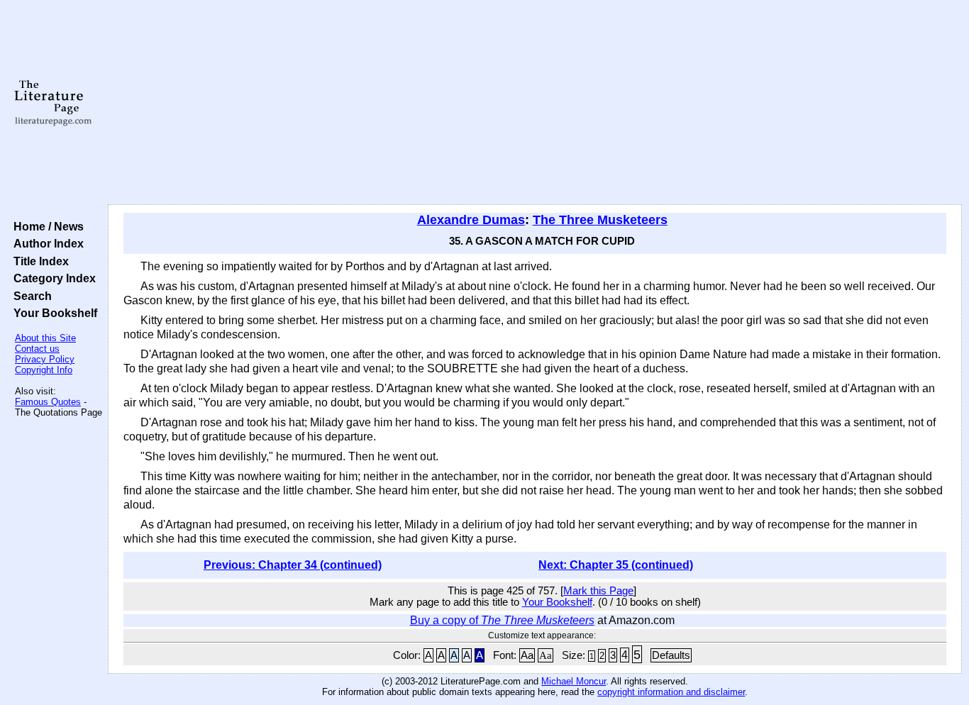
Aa (527, 655)
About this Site (45, 338)
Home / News (46, 226)
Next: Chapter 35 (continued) (615, 565)
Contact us (37, 348)
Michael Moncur (573, 681)
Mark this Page (598, 590)
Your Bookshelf (52, 312)
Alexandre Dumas (471, 220)
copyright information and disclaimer (671, 692)
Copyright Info (43, 370)
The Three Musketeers (600, 220)
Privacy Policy (44, 359)
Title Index (38, 261)
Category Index (52, 278)
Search (30, 295)
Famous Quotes (48, 401)
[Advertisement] (534, 103)
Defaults (671, 655)
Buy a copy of (502, 620)
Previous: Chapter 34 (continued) (293, 565)
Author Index (46, 243)
